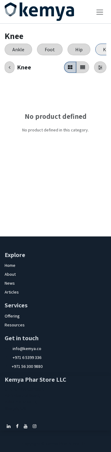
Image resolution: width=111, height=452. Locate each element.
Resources (15, 325)
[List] (82, 67)
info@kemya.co (27, 348)
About (10, 274)
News (10, 283)
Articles (12, 292)
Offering (12, 316)
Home (10, 265)
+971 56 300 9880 (27, 366)
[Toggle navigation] (99, 11)
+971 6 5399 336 (27, 357)
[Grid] (70, 67)
